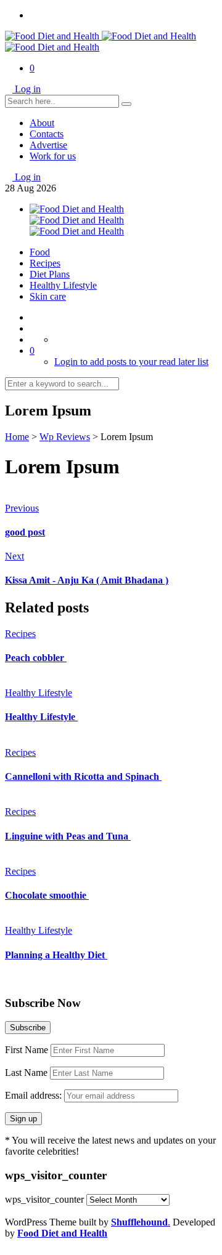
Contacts (47, 134)
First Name (26, 1049)
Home (17, 436)
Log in (28, 89)
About (42, 123)
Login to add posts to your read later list (131, 361)
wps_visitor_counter (44, 1199)
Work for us (53, 156)
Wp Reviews (64, 436)
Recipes (45, 263)
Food (40, 252)
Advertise (48, 145)
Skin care (48, 296)
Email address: (34, 1095)
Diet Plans (50, 274)
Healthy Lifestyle (63, 285)
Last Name (26, 1072)
